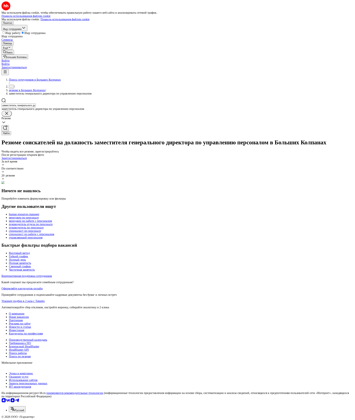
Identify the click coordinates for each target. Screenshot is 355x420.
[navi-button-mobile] (5, 72)
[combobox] (18, 105)
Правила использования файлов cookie (64, 19)
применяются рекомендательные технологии (74, 393)
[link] (7, 52)
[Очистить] (6, 114)
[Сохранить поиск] (5, 128)
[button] (5, 60)
